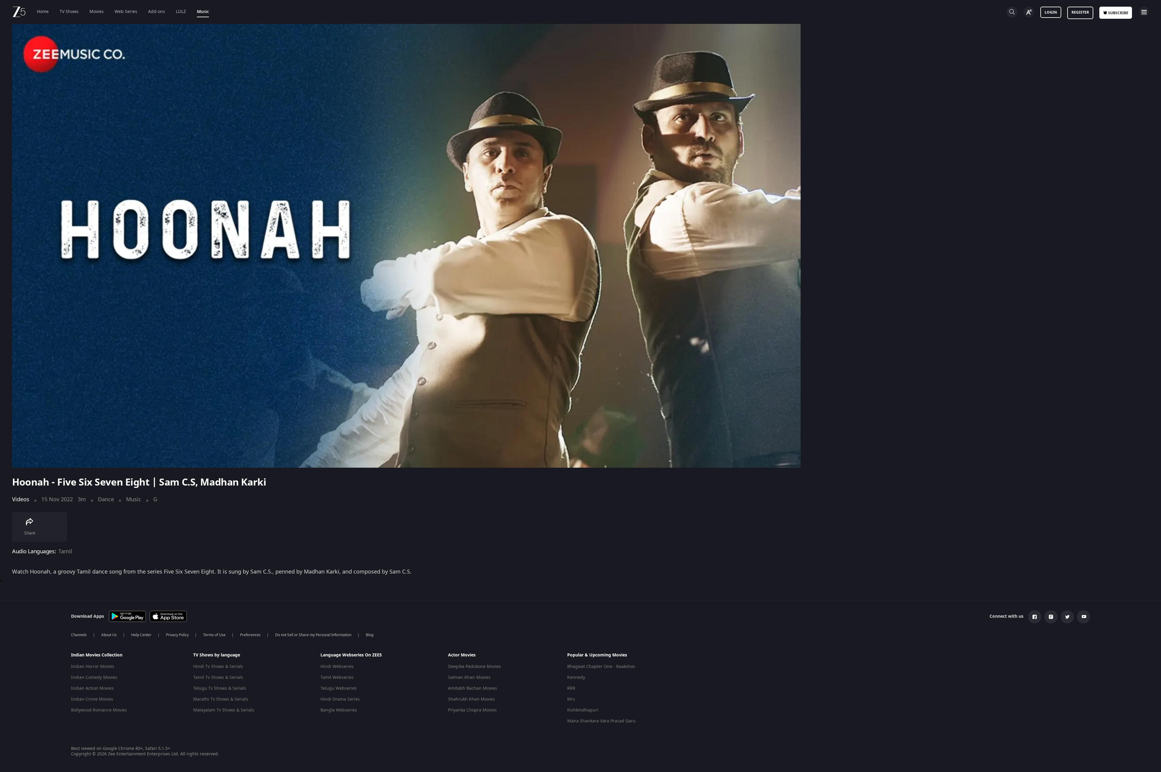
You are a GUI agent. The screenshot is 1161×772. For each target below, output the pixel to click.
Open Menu (1144, 11)
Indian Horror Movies (92, 666)
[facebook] (1034, 616)
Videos (20, 499)
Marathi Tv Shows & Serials (220, 699)
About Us (109, 635)
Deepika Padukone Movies (474, 666)
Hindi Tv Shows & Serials (218, 666)
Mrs (571, 699)
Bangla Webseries (338, 710)
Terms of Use (214, 635)
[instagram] (1051, 616)
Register (1080, 12)
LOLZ (181, 11)
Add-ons (156, 11)
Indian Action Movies (92, 688)
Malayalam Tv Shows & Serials (223, 710)
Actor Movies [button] (462, 655)
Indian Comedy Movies (94, 677)
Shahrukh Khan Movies (471, 699)
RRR (571, 688)
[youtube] (1083, 616)
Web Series (126, 11)
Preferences (250, 635)
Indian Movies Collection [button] (96, 655)
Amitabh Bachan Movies (472, 688)
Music (203, 11)
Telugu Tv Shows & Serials (219, 688)
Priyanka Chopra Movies (472, 710)
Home (43, 11)
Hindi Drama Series (340, 699)
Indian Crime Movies (92, 699)
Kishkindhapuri (582, 710)
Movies (96, 11)
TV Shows (69, 11)
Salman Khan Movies (469, 677)
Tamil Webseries (337, 677)
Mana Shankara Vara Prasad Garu (601, 721)
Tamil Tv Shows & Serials (218, 677)
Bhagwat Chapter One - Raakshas (601, 666)
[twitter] (1067, 616)
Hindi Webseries (337, 666)
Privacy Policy (177, 635)
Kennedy (576, 677)
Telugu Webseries (338, 688)
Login (1051, 12)
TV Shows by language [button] (216, 655)
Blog (369, 635)
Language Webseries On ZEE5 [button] (351, 655)
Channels (79, 635)
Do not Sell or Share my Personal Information (313, 635)
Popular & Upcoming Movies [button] (597, 655)
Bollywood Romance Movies (99, 710)
